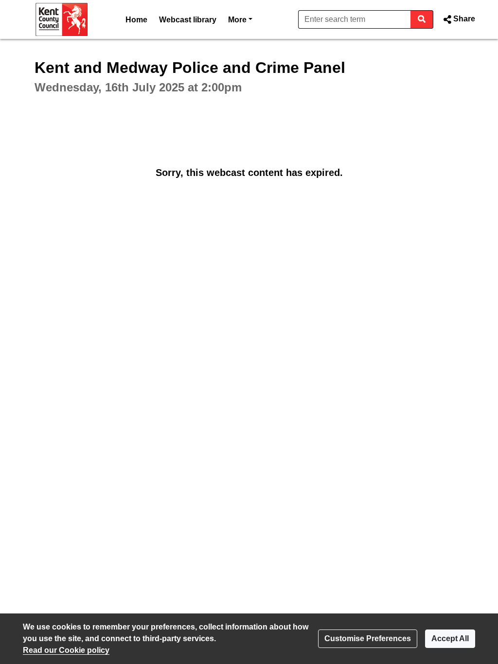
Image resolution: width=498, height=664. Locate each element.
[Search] (421, 19)
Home (136, 20)
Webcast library (187, 20)
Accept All (450, 638)
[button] (458, 19)
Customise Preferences (367, 638)
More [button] (240, 19)
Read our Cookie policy (66, 650)
